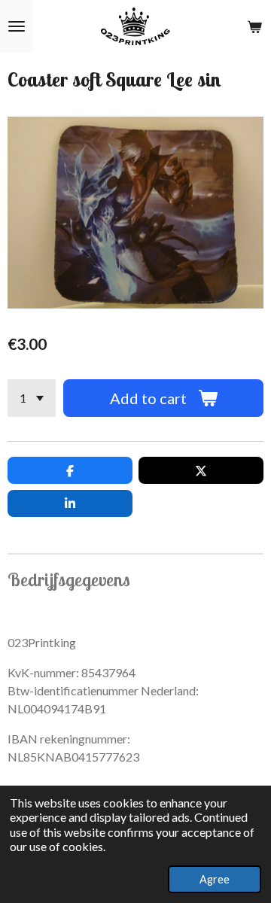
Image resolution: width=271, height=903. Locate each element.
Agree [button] (214, 879)
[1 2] (32, 398)
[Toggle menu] (16, 26)
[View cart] (254, 26)
